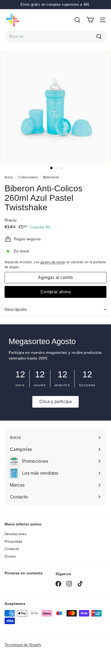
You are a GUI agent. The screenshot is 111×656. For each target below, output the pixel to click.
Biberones (51, 177)
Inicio (9, 177)
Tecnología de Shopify (23, 645)
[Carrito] (90, 20)
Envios (10, 556)
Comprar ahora (55, 291)
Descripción (16, 309)
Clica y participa (55, 401)
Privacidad (13, 542)
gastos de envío (52, 262)
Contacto (12, 549)
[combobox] (55, 36)
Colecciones (28, 177)
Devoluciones (16, 534)
